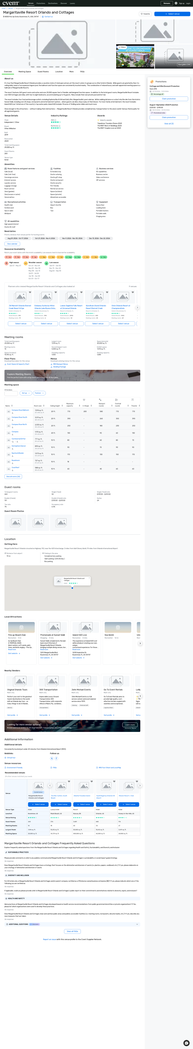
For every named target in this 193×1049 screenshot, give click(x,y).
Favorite (147, 14)
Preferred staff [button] (84, 705)
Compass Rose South (19, 417)
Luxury (72, 3)
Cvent (4, 8)
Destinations (53, 3)
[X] (52, 758)
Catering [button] (74, 705)
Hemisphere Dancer (19, 446)
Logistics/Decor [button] (108, 707)
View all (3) (168, 124)
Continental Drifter (19, 439)
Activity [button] (10, 707)
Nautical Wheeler (18, 453)
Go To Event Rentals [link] (113, 689)
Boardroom (16, 460)
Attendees (8, 390)
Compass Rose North (19, 424)
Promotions (41, 3)
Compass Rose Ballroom (20, 410)
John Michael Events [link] (81, 689)
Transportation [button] (44, 707)
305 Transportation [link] (48, 689)
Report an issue (49, 939)
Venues (31, 3)
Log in (188, 3)
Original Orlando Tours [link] (17, 689)
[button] (57, 44)
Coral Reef (15, 468)
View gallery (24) (184, 65)
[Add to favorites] (30, 292)
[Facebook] (56, 758)
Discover (64, 3)
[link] (19, 681)
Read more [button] (12, 650)
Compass (15, 432)
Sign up (181, 3)
